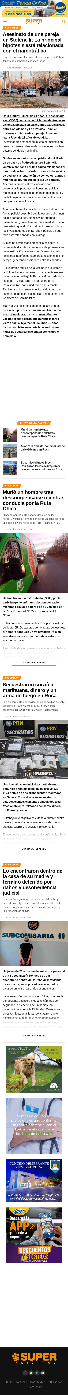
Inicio (9, 1382)
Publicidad (55, 1382)
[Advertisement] (34, 383)
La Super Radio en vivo (30, 1382)
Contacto (35, 1386)
